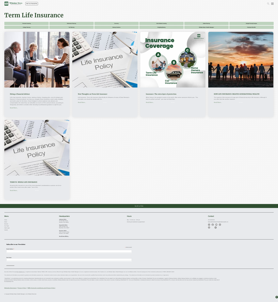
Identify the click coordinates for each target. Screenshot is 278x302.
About (5, 221)
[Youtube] (216, 225)
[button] (31, 3)
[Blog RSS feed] (216, 227)
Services (6, 223)
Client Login (7, 227)
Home (5, 219)
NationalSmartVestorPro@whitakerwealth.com (218, 221)
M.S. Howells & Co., (20, 271)
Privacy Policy (22, 288)
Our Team (6, 225)
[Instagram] (209, 225)
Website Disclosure (10, 288)
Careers (6, 230)
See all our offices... (64, 236)
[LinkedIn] (220, 225)
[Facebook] (213, 225)
